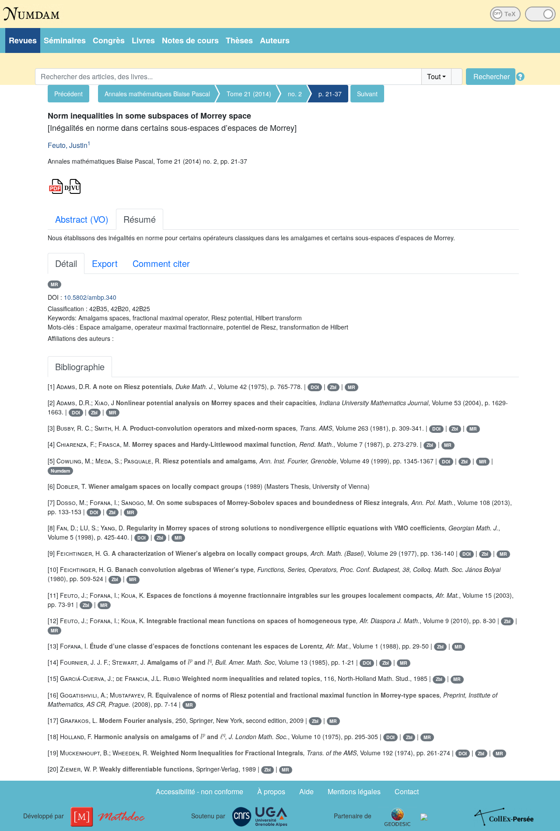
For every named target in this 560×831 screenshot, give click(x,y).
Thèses (239, 40)
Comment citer (161, 263)
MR (54, 284)
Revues (23, 40)
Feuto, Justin (68, 145)
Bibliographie (80, 366)
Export (105, 263)
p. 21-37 (330, 93)
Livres (143, 40)
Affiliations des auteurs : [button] (81, 338)
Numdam (60, 470)
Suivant (367, 93)
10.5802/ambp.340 (90, 297)
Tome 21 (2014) (249, 93)
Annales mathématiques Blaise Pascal (157, 93)
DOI (315, 387)
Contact (407, 791)
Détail (66, 263)
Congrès (109, 40)
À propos (271, 791)
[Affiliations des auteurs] (97, 146)
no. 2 (295, 93)
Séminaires (65, 40)
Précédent (68, 93)
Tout (434, 76)
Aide (306, 791)
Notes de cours (190, 40)
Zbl (333, 387)
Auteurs (275, 40)
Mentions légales (354, 791)
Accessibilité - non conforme (199, 791)
